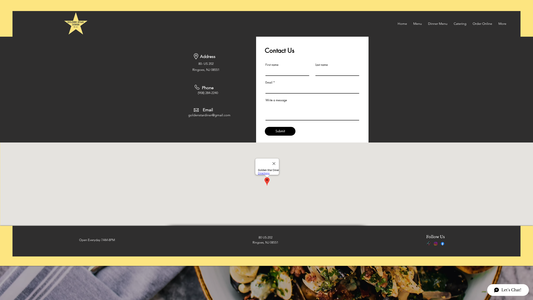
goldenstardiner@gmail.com (209, 115)
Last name (321, 64)
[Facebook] (442, 243)
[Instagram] (435, 243)
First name (271, 64)
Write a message (276, 100)
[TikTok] (429, 243)
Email (268, 82)
